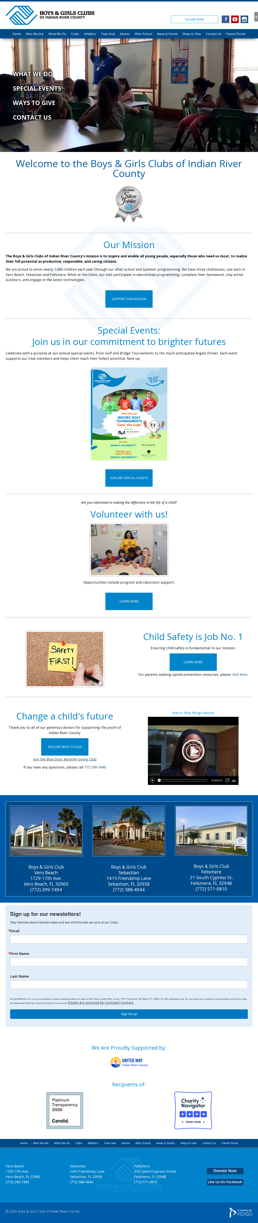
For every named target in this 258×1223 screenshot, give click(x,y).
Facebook (225, 19)
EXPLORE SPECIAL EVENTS (129, 478)
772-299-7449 (95, 767)
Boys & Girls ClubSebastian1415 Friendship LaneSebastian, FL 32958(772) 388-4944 (128, 878)
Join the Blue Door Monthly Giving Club (65, 759)
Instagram (244, 19)
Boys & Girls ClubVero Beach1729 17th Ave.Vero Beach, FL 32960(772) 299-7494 (46, 878)
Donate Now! (194, 19)
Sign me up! (129, 1014)
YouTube (235, 19)
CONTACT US (32, 117)
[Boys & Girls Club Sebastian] (128, 830)
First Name (19, 953)
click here (239, 674)
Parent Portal (235, 34)
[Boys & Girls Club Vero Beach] (46, 830)
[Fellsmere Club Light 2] (211, 830)
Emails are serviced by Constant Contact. (101, 1002)
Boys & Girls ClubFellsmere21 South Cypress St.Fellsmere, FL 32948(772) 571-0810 (211, 877)
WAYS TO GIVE (34, 103)
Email (14, 931)
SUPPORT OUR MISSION (129, 299)
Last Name (19, 976)
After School (143, 34)
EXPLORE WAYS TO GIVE (65, 747)
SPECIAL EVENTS (37, 88)
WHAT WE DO (33, 74)
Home (16, 34)
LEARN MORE (129, 601)
